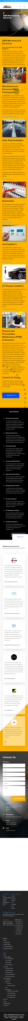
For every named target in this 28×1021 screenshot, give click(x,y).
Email (7, 828)
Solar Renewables (11, 446)
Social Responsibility (8, 946)
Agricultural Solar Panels (13, 474)
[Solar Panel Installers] (14, 136)
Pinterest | (16, 1017)
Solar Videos (8, 962)
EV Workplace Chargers (12, 510)
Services (9, 983)
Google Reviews (7, 1003)
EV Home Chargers (11, 499)
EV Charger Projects (11, 995)
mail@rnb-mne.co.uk (10, 830)
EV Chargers (8, 989)
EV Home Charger (11, 993)
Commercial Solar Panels (13, 461)
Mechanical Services (12, 433)
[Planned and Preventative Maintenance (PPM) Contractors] (14, 327)
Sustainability (7, 942)
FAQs (5, 1001)
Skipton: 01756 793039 (8, 923)
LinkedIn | (7, 1017)
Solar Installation (7, 957)
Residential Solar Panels (13, 485)
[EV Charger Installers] (14, 282)
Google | (12, 1017)
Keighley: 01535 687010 (8, 921)
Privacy (5, 940)
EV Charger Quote (11, 997)
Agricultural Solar (9, 970)
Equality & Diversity (8, 948)
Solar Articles (8, 960)
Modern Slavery (7, 944)
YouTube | (21, 1017)
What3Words (9, 814)
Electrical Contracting (12, 418)
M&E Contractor (7, 978)
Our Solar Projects (9, 958)
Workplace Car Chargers (12, 991)
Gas (6, 987)
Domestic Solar (9, 972)
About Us (20, 536)
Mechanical (8, 980)
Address (8, 803)
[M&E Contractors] (14, 82)
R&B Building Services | (13, 1016)
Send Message (18, 798)
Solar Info (6, 966)
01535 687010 (13, 822)
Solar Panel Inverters (10, 976)
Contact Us (11, 395)
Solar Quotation (9, 964)
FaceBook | (21, 1016)
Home (5, 955)
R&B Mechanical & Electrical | (14, 1014)
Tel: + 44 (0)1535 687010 (9, 1)
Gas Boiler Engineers (12, 521)
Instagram (14, 1019)
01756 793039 (13, 824)
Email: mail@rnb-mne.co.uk (9, 925)
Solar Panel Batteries (10, 974)
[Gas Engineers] (14, 240)
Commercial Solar (9, 968)
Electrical (8, 982)
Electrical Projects (11, 985)
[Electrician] (14, 197)
